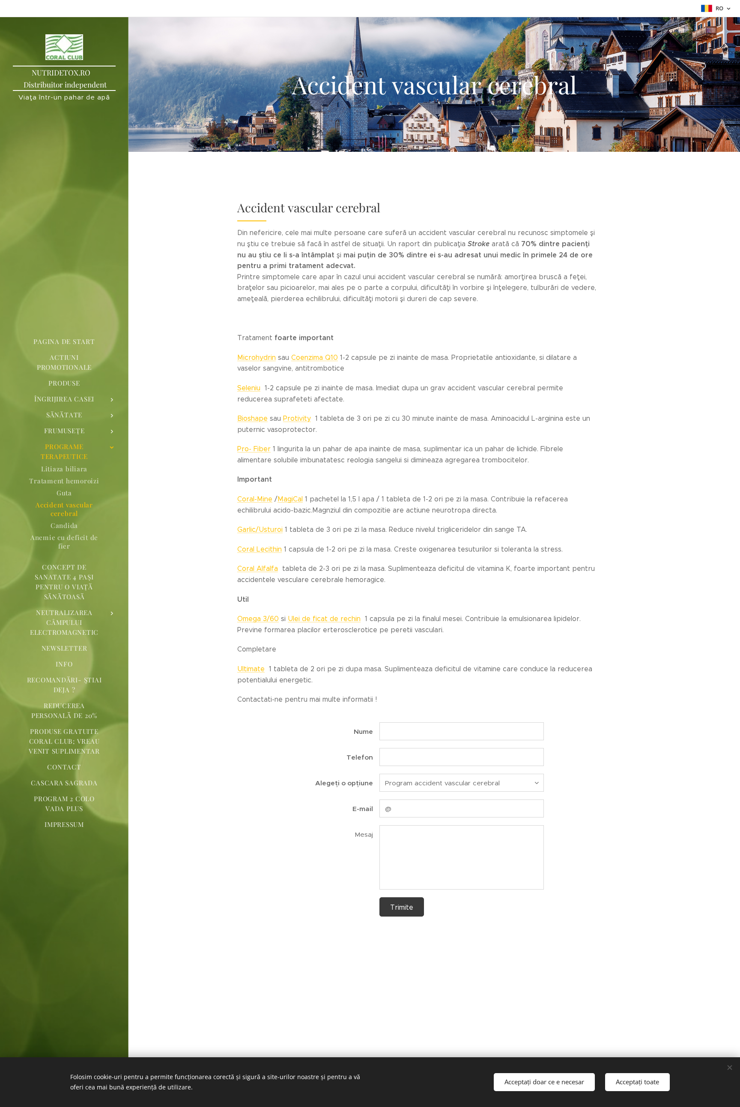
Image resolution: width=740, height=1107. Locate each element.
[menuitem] (64, 342)
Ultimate (251, 669)
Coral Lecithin (259, 549)
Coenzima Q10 (314, 357)
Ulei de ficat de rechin (324, 619)
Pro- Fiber (254, 449)
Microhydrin (256, 357)
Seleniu (248, 388)
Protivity (297, 418)
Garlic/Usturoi (260, 529)
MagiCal (290, 499)
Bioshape (252, 418)
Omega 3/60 (258, 619)
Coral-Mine (254, 499)
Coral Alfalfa (257, 568)
